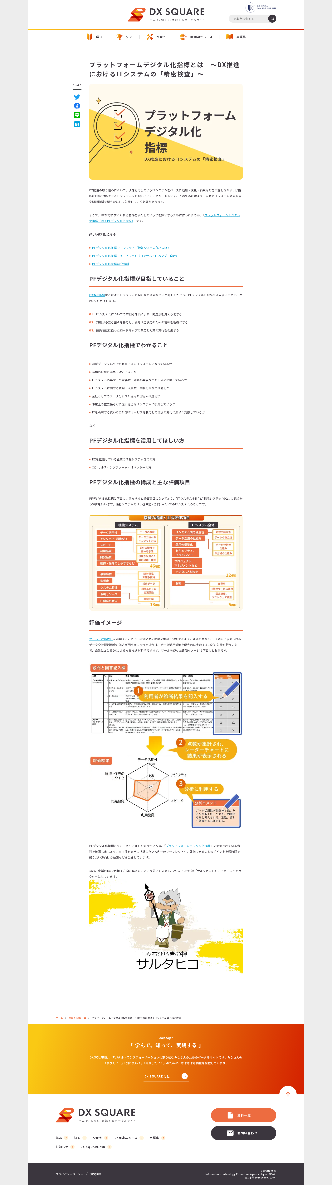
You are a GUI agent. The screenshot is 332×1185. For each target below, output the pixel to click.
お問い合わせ (247, 1133)
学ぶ (99, 37)
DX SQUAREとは (93, 1147)
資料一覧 (244, 1115)
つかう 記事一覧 (77, 1018)
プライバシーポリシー (69, 1174)
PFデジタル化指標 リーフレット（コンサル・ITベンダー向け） (135, 256)
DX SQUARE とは (157, 1076)
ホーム (59, 1018)
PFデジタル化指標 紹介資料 (110, 264)
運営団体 (95, 1174)
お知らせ (62, 1147)
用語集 (241, 37)
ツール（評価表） (101, 639)
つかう (161, 37)
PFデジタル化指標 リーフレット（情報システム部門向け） (131, 248)
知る (129, 37)
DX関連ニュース (201, 37)
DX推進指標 (97, 295)
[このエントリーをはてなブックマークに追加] (77, 124)
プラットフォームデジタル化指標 (188, 846)
